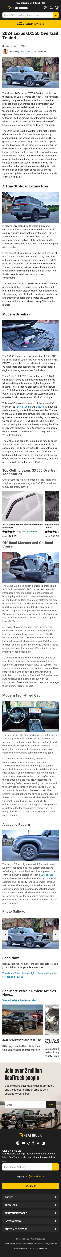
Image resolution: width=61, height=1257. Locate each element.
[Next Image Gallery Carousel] (56, 935)
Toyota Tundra (23, 406)
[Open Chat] (45, 7)
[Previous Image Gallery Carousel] (5, 935)
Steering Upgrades (47, 973)
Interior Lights (29, 973)
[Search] (56, 15)
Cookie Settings (20, 1248)
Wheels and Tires (11, 973)
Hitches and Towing (12, 976)
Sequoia (40, 406)
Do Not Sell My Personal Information (18, 1244)
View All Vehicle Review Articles (19, 1000)
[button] (30, 1197)
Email (8, 1099)
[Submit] (55, 1166)
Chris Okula (24, 51)
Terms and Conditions (38, 1248)
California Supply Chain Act (46, 1244)
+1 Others (39, 51)
